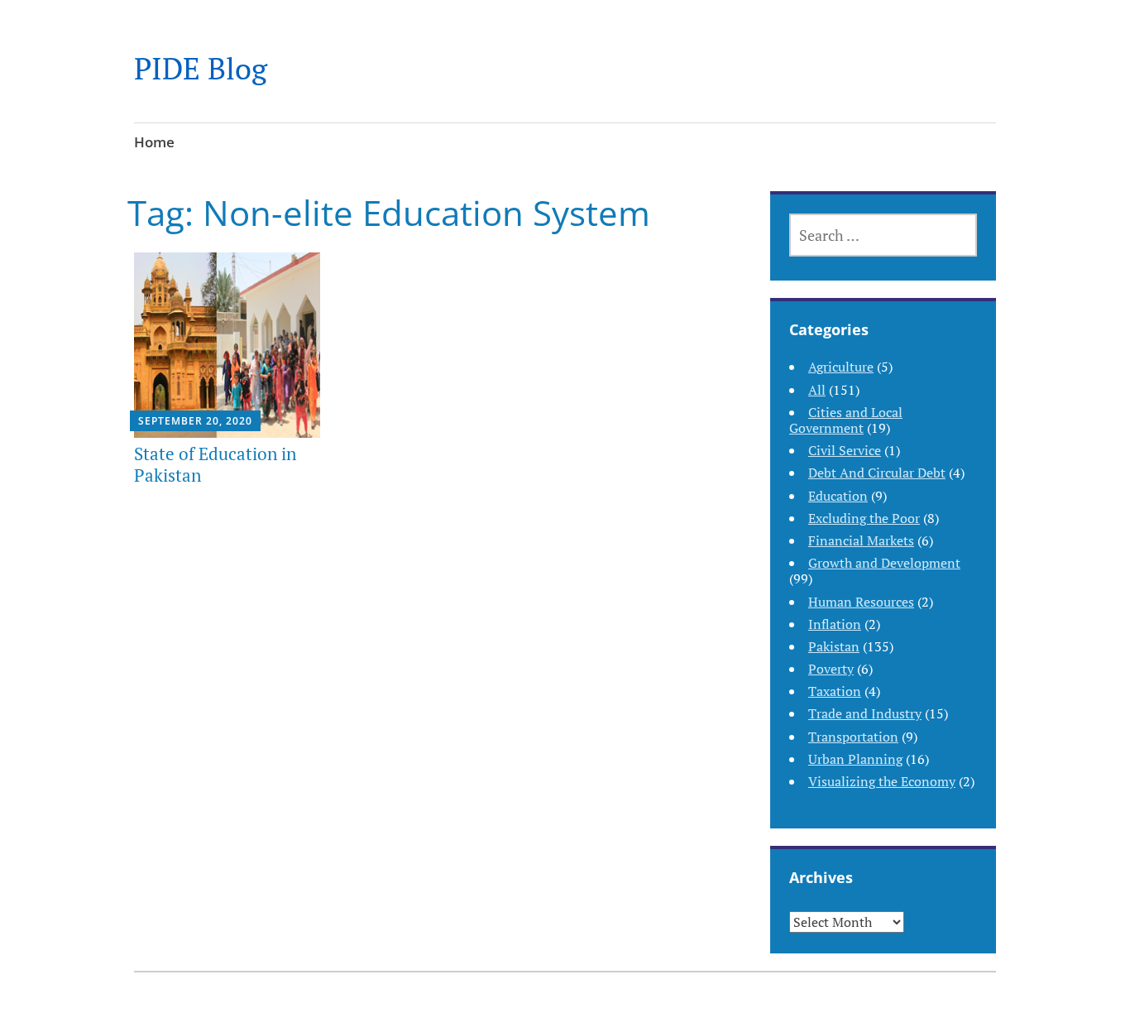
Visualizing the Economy (881, 781)
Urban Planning (855, 759)
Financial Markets (861, 540)
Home (154, 141)
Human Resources (861, 602)
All (817, 390)
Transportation (853, 736)
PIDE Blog (200, 68)
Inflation (834, 624)
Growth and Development (884, 563)
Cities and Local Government (846, 420)
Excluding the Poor (864, 518)
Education (838, 496)
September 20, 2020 (195, 421)
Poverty (831, 669)
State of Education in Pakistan (215, 464)
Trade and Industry (865, 713)
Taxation (834, 691)
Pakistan (833, 646)
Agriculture (841, 367)
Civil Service (844, 450)
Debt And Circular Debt (877, 472)
